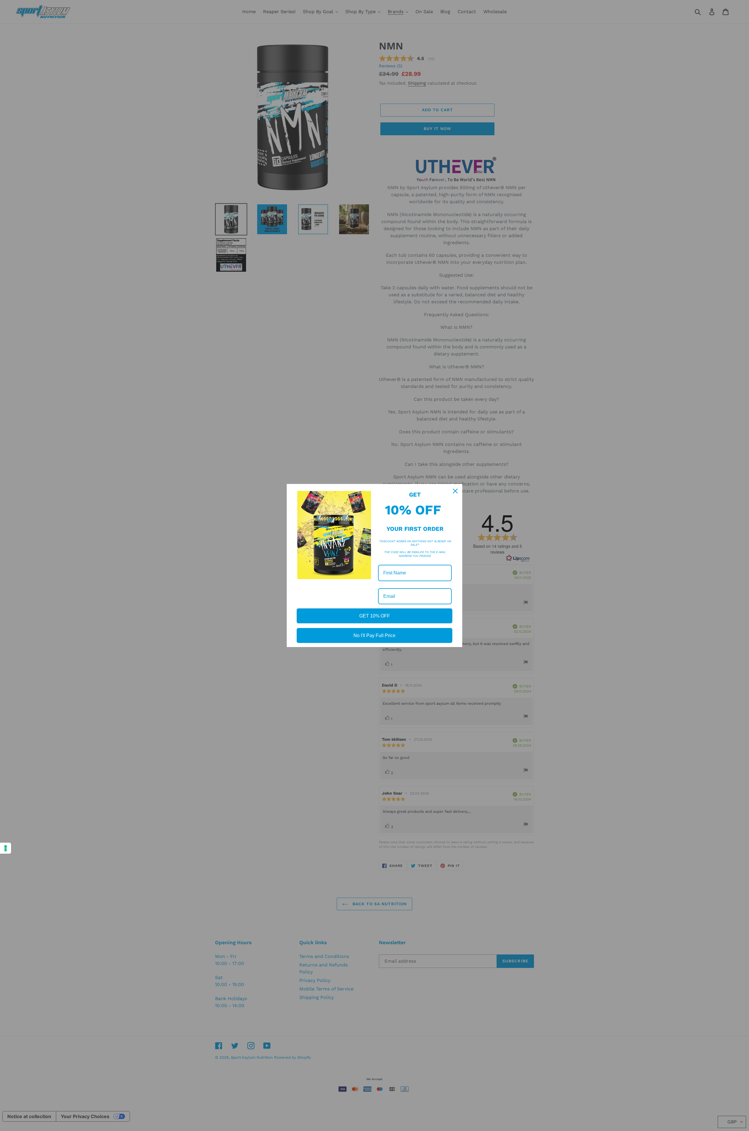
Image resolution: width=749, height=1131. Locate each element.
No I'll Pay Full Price (374, 635)
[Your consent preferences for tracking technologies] (5, 848)
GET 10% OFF (374, 615)
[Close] (455, 491)
